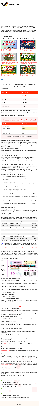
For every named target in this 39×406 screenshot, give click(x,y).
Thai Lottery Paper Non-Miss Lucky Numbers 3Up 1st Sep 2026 (28, 50)
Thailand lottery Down (34, 209)
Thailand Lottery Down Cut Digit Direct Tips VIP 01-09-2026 (9, 75)
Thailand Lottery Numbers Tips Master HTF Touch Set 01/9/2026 (28, 63)
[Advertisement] (9, 18)
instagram (6, 364)
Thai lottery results (9, 247)
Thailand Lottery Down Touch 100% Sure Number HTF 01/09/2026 (28, 75)
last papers (17, 172)
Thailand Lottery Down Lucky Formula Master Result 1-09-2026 (9, 63)
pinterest (2, 364)
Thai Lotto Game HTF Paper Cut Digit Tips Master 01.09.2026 (9, 50)
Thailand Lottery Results (7, 35)
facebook (10, 364)
